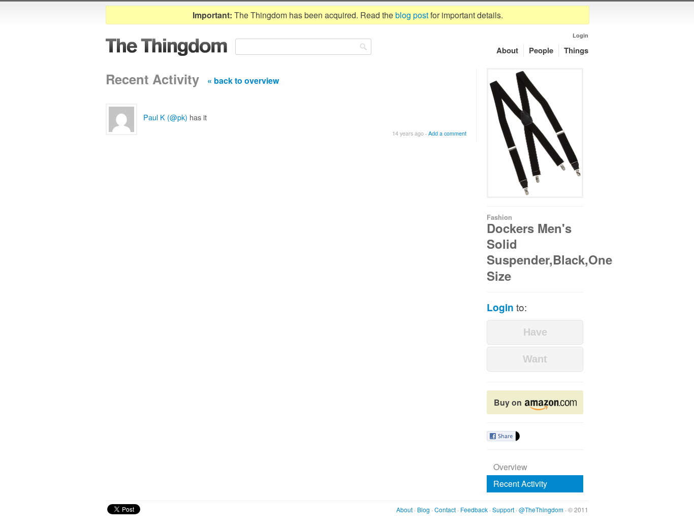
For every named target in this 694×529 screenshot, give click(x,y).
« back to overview (243, 80)
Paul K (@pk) (165, 117)
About (507, 50)
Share (501, 436)
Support (503, 509)
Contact (445, 509)
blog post (411, 15)
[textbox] (303, 47)
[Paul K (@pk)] (121, 119)
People (541, 50)
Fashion (499, 217)
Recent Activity (520, 483)
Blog (423, 509)
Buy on (509, 402)
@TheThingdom (541, 509)
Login (580, 35)
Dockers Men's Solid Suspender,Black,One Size (549, 251)
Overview (510, 467)
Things (576, 50)
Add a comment (447, 133)
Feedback (474, 509)
